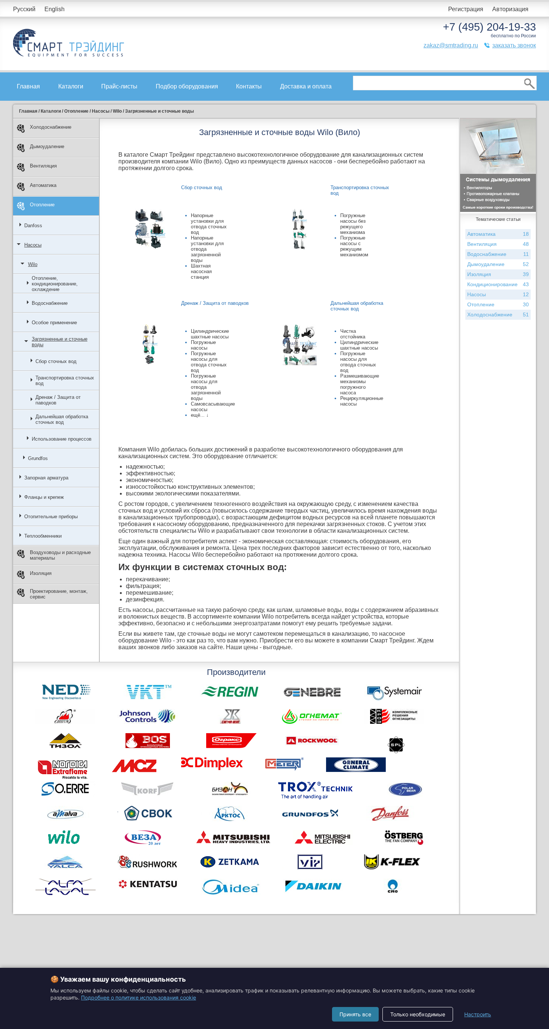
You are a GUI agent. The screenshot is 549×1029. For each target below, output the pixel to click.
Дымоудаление (47, 146)
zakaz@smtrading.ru (451, 45)
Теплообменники (43, 536)
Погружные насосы (203, 345)
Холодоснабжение (50, 127)
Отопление (42, 204)
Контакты (249, 86)
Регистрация (465, 9)
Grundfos (38, 458)
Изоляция (41, 573)
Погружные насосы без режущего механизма (353, 224)
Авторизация (510, 9)
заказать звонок (514, 45)
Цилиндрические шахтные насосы (210, 334)
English (54, 9)
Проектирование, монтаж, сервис (59, 594)
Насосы (32, 245)
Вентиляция (43, 166)
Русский (24, 9)
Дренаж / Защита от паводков (58, 400)
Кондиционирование (498, 284)
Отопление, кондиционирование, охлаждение (55, 283)
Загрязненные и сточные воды (59, 341)
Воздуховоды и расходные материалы (60, 555)
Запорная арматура (46, 478)
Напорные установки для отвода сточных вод (209, 224)
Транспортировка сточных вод (64, 380)
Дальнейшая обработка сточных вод (61, 419)
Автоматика (43, 185)
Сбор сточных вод (56, 361)
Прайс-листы (119, 86)
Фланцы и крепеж (44, 497)
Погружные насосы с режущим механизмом (354, 246)
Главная (28, 86)
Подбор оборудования (187, 86)
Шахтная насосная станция (201, 271)
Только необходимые (417, 1014)
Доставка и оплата (306, 86)
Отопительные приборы (51, 516)
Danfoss (33, 225)
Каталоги (70, 86)
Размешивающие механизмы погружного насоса (359, 384)
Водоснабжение (50, 303)
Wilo (32, 264)
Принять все (355, 1014)
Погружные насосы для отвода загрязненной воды (206, 387)
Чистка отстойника (352, 334)
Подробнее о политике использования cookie (138, 997)
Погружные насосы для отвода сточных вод (209, 362)
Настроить (477, 1014)
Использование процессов (62, 439)
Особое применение (54, 322)
